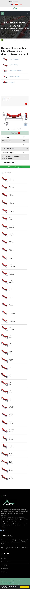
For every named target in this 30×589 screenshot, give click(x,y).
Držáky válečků (16, 30)
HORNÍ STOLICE (14, 59)
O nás (4, 558)
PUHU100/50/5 (11, 218)
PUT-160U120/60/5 (11, 234)
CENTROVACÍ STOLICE (16, 70)
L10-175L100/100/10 (12, 312)
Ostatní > (16, 40)
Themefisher (23, 580)
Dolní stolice (13, 28)
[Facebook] (8, 4)
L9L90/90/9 (11, 305)
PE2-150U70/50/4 (11, 446)
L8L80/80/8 (11, 297)
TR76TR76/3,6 (11, 462)
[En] (21, 4)
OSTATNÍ (12, 82)
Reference (5, 568)
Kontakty (5, 571)
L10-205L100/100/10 (12, 320)
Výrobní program (7, 561)
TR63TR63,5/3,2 (11, 454)
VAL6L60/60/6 (11, 242)
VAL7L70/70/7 (11, 250)
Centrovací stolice (23, 28)
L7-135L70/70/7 (11, 281)
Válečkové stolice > (9, 40)
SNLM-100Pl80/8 (11, 422)
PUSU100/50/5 (11, 187)
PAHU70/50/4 (11, 195)
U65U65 (10, 336)
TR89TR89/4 (11, 469)
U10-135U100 (11, 352)
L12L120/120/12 (11, 328)
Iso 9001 (5, 565)
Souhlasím (25, 586)
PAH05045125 (25, 40)
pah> (20, 40)
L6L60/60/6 (11, 273)
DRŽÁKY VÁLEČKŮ (15, 76)
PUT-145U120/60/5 (11, 226)
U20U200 (10, 399)
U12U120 (10, 367)
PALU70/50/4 (11, 179)
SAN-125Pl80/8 (11, 415)
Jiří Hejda (14, 582)
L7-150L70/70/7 (11, 289)
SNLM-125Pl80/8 (11, 430)
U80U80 (10, 344)
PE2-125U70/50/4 (11, 438)
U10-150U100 (11, 360)
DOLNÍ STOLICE (14, 65)
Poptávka (15, 584)
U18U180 (10, 391)
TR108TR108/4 (11, 477)
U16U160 (10, 383)
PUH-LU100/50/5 (11, 210)
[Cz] (12, 4)
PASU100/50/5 (11, 202)
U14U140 (10, 375)
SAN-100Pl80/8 (11, 407)
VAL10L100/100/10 (12, 265)
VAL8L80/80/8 (11, 257)
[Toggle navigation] (2, 13)
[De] (16, 4)
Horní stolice (5, 28)
